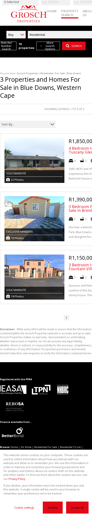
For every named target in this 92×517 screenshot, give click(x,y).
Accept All (77, 507)
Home (14, 447)
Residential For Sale (45, 447)
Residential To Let (70, 447)
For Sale (60, 73)
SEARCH (76, 46)
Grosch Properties (27, 73)
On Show (26, 447)
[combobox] (25, 124)
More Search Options (50, 46)
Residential (46, 73)
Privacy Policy (17, 479)
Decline (53, 507)
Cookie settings (24, 507)
